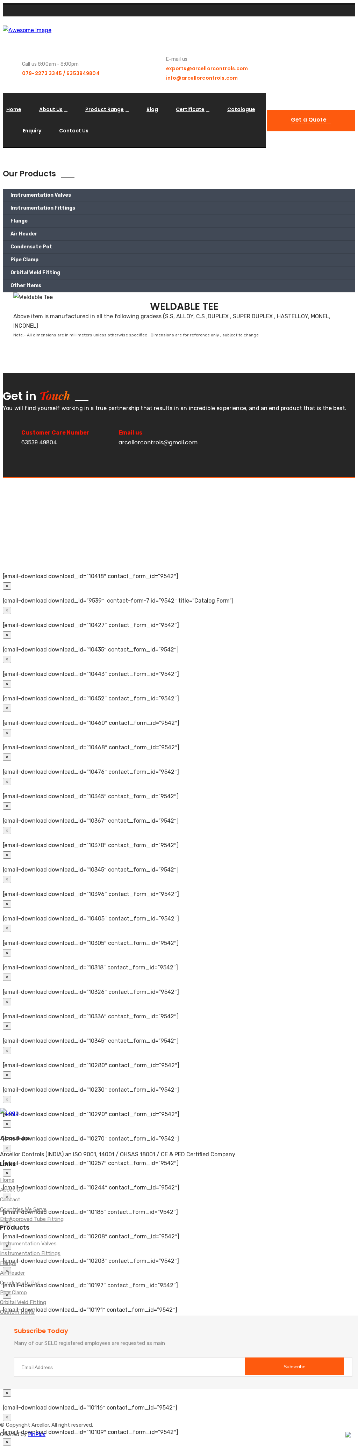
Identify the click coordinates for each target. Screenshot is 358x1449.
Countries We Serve (23, 1210)
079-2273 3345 (42, 73)
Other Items (25, 286)
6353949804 (82, 73)
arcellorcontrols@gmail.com (158, 442)
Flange (19, 221)
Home (13, 109)
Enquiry (32, 130)
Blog (152, 109)
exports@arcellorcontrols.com (207, 68)
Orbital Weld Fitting (35, 273)
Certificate (190, 109)
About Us (51, 109)
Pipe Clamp (24, 260)
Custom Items (17, 1312)
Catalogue (241, 109)
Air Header (23, 234)
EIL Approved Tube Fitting (32, 1219)
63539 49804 (39, 442)
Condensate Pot (31, 247)
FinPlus (36, 1434)
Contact (10, 1200)
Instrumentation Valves (40, 195)
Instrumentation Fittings (42, 208)
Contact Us (73, 130)
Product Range (104, 109)
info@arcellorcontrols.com (202, 77)
